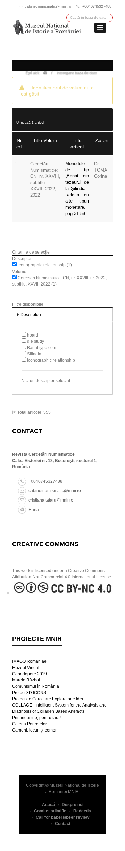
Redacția (82, 811)
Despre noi (72, 804)
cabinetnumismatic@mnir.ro (48, 6)
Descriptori (30, 314)
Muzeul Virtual (25, 667)
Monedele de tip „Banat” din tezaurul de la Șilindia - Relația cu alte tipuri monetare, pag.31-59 (77, 188)
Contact (62, 823)
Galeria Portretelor (29, 723)
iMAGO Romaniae (29, 661)
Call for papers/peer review (62, 817)
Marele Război (26, 680)
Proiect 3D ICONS (29, 692)
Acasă (48, 804)
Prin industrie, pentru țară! (36, 717)
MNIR (73, 791)
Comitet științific (50, 811)
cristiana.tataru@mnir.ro (50, 500)
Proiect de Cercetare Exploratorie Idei (47, 698)
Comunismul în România (35, 686)
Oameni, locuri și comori (35, 730)
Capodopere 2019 (29, 673)
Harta (33, 509)
